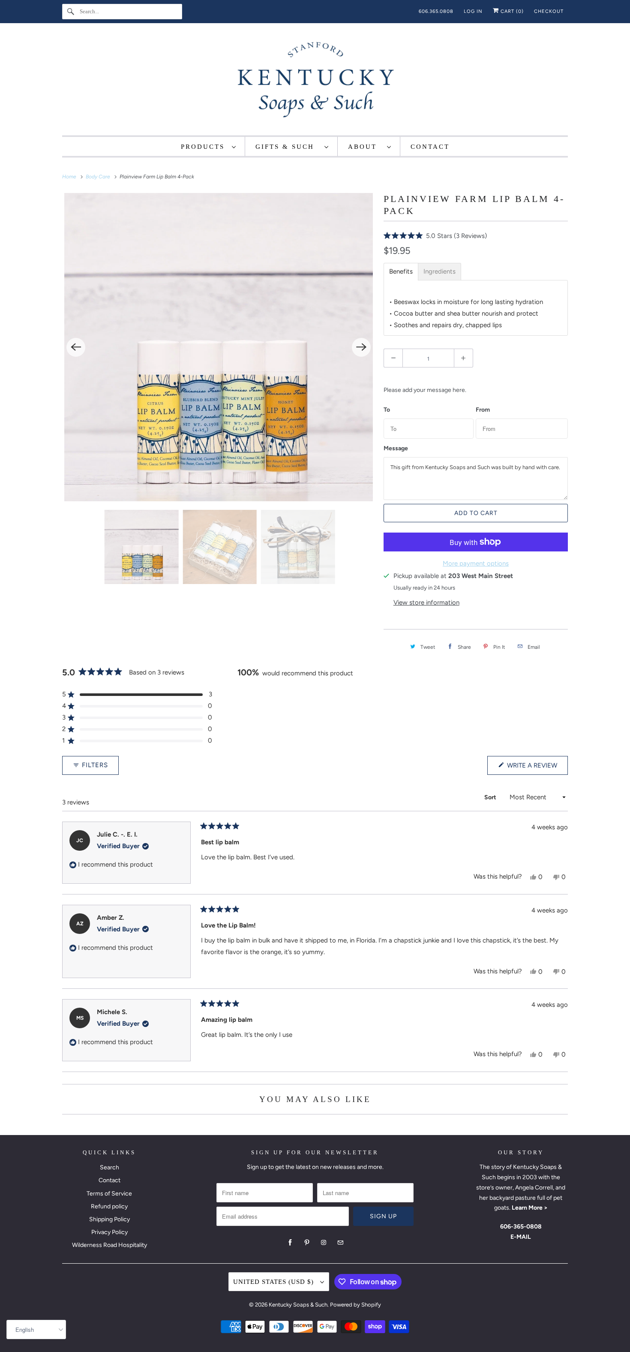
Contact (109, 1180)
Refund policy (109, 1206)
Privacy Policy (109, 1232)
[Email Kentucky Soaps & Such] (340, 1242)
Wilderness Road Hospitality (109, 1245)
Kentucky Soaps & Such (298, 1304)
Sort (491, 797)
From (483, 410)
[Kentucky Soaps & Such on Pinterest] (306, 1242)
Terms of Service (109, 1193)
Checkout (549, 11)
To (387, 410)
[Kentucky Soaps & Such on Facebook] (290, 1242)
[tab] (401, 271)
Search (109, 1167)
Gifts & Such (287, 146)
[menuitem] (208, 146)
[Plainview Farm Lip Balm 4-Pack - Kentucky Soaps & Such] (218, 347)
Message (396, 448)
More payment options (476, 563)
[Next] (361, 347)
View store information (426, 602)
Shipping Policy (109, 1219)
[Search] (70, 11)
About (365, 146)
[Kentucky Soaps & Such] (315, 81)
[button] (435, 235)
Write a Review (534, 768)
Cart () (511, 11)
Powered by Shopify (355, 1304)
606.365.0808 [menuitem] (436, 11)
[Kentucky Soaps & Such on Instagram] (323, 1242)
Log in (473, 11)
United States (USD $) (274, 1281)
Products (204, 146)
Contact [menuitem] (430, 146)
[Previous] (75, 347)
